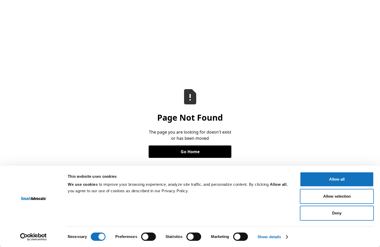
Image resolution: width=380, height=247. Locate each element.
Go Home (190, 152)
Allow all (337, 179)
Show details (269, 237)
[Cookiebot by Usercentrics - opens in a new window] (33, 237)
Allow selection (337, 196)
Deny (336, 213)
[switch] (148, 237)
